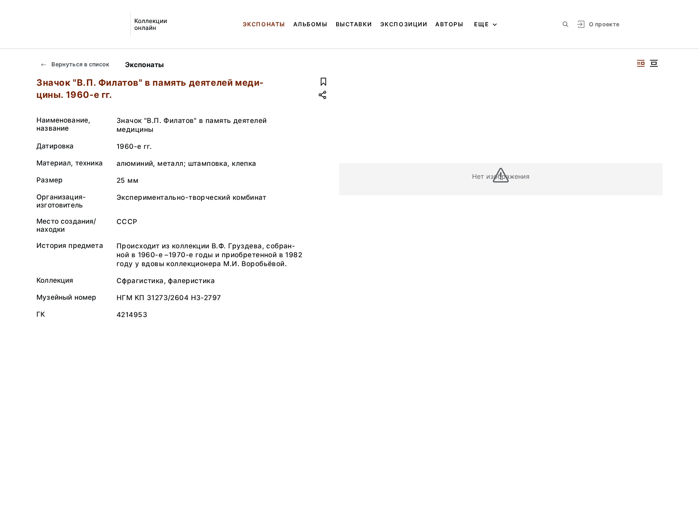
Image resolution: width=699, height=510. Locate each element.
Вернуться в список (80, 64)
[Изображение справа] (640, 63)
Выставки (354, 24)
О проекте (604, 24)
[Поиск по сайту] (565, 24)
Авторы (449, 24)
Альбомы (310, 24)
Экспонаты (264, 24)
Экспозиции (403, 24)
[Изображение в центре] (653, 63)
